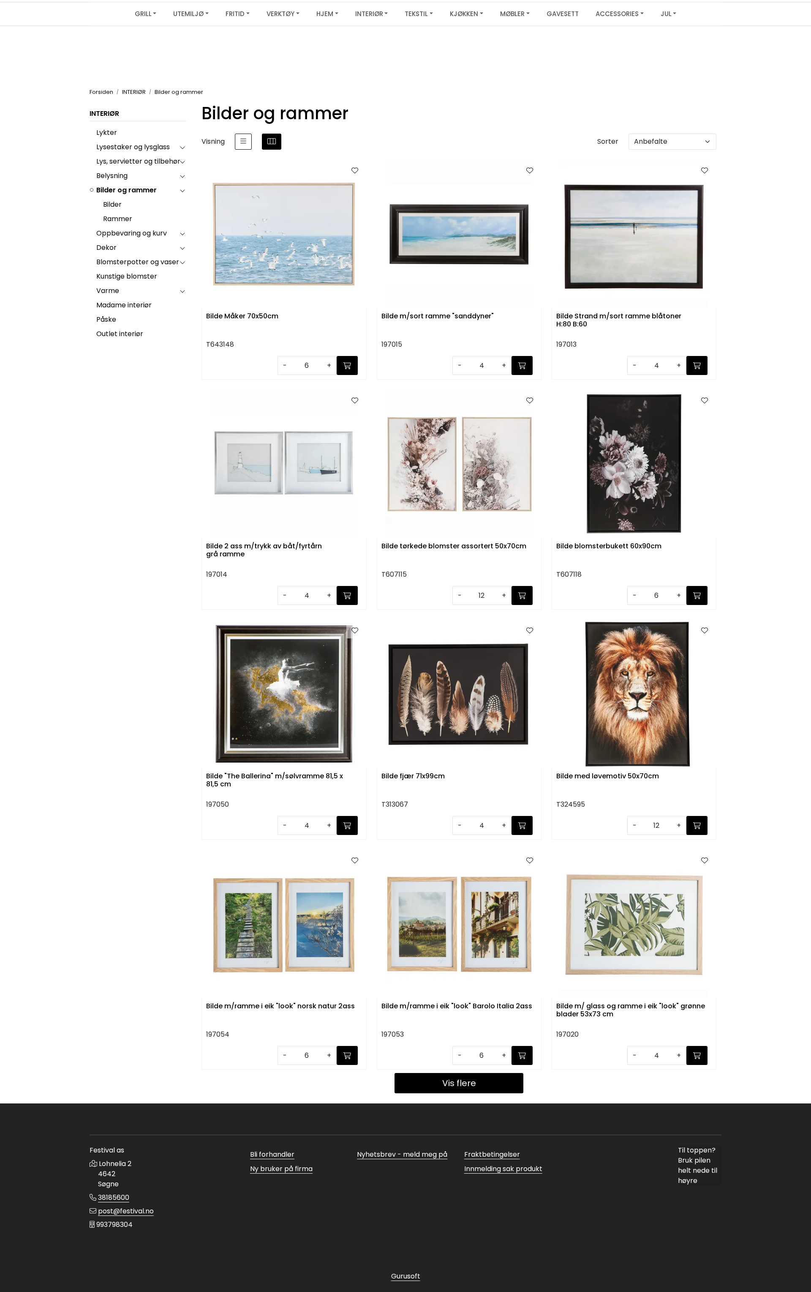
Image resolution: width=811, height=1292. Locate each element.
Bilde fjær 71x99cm (413, 776)
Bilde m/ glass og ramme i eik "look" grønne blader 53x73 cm (630, 1010)
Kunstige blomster (126, 276)
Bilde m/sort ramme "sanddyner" (437, 316)
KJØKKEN (464, 13)
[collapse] (182, 147)
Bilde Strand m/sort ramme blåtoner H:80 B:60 (618, 320)
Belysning (112, 176)
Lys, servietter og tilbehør (138, 161)
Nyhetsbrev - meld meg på (402, 1154)
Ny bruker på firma (281, 1169)
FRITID (235, 13)
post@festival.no (126, 1211)
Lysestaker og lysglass (133, 147)
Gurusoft (405, 1276)
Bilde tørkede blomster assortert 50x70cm (453, 546)
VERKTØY (280, 13)
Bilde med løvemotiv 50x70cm (607, 776)
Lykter (106, 132)
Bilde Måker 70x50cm (242, 316)
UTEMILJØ (188, 13)
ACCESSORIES (617, 13)
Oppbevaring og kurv (131, 233)
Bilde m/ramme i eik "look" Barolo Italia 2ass (456, 1006)
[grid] (271, 142)
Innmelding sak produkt (503, 1169)
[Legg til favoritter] (354, 170)
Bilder (112, 204)
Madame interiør (124, 305)
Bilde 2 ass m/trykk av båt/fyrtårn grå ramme (264, 550)
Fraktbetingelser (492, 1154)
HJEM (324, 13)
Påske (106, 319)
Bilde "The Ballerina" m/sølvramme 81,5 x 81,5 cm (274, 780)
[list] (243, 142)
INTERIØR (369, 13)
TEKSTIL (416, 13)
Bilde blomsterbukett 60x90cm (608, 546)
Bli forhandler (272, 1154)
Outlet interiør (119, 334)
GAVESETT (563, 13)
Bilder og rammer (126, 190)
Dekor (106, 247)
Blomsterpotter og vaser (137, 262)
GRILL (143, 13)
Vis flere (459, 1083)
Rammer (117, 219)
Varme (107, 291)
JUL (666, 13)
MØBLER (512, 13)
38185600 (113, 1197)
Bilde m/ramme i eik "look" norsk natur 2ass (280, 1006)
